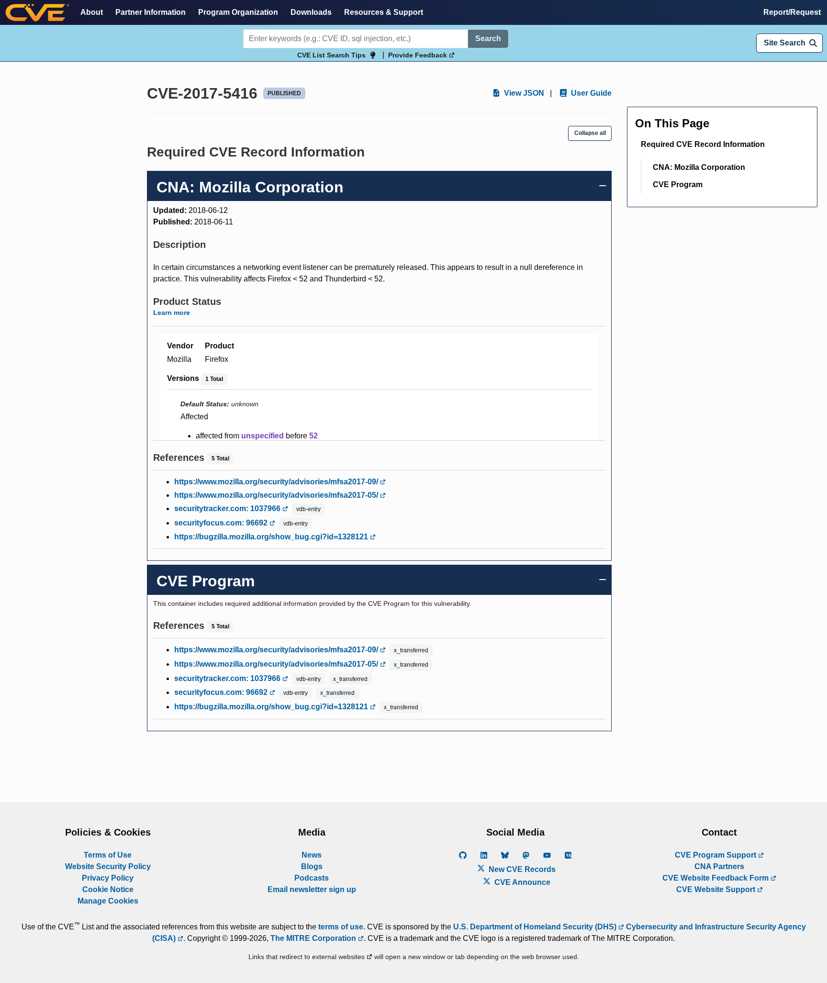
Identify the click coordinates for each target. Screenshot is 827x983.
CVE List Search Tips (331, 55)
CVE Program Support (716, 855)
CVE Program (678, 184)
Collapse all (590, 133)
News (312, 855)
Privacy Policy (108, 878)
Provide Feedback (418, 55)
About (91, 12)
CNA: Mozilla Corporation (699, 167)
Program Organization (238, 12)
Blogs (312, 866)
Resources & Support (383, 12)
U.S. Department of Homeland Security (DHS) (535, 927)
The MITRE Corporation (314, 938)
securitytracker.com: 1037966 (228, 508)
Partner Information (150, 12)
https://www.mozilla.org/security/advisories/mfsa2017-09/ (277, 482)
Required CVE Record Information (703, 144)
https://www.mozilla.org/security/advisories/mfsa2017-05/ (277, 495)
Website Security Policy (108, 866)
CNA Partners (719, 866)
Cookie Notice (108, 889)
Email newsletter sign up (312, 889)
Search (488, 38)
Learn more (171, 312)
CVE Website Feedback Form (716, 878)
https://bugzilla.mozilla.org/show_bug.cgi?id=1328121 (272, 537)
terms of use (340, 927)
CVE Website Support (716, 889)
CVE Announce (521, 882)
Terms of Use (108, 855)
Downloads (311, 12)
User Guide (590, 93)
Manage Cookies (108, 901)
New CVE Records (521, 869)
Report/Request (792, 12)
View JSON (523, 93)
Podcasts (311, 878)
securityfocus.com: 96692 (221, 523)
